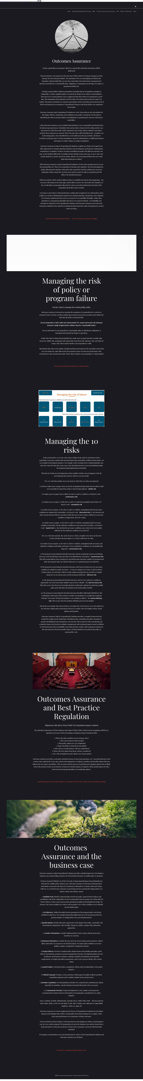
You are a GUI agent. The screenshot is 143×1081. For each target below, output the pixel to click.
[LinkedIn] (135, 6)
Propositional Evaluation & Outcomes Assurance (9, 1)
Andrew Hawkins (23, 1)
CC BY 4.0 (35, 1)
